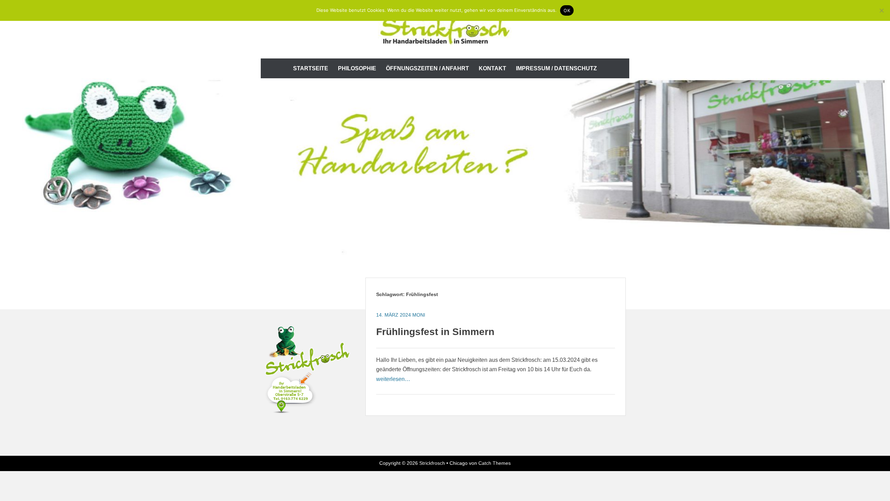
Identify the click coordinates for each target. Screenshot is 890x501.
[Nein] (881, 10)
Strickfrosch (432, 463)
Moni (418, 315)
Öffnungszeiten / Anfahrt (427, 68)
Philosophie (357, 68)
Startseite (310, 68)
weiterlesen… (393, 379)
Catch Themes (494, 463)
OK (567, 10)
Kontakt (492, 68)
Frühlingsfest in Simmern (435, 331)
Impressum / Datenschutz (556, 68)
